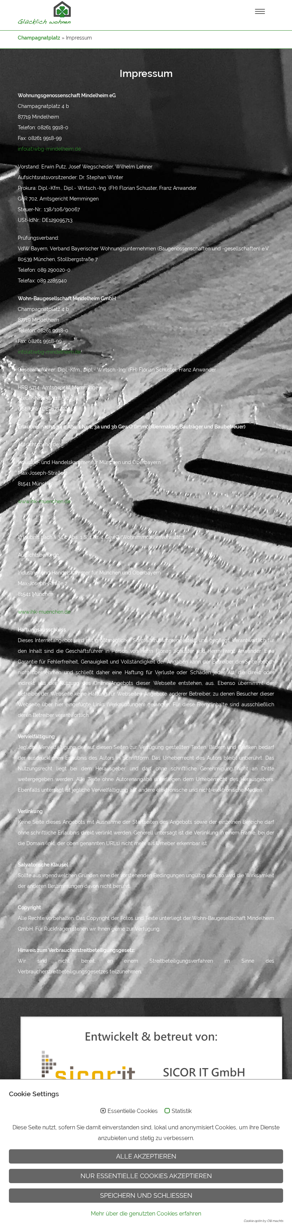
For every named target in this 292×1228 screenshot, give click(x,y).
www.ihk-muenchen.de (44, 501)
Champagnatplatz (39, 38)
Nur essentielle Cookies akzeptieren (146, 1176)
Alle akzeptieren (146, 1156)
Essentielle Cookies (133, 1111)
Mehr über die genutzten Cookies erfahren (146, 1213)
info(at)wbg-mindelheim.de (49, 149)
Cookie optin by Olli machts (263, 1221)
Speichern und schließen (146, 1195)
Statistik (182, 1111)
